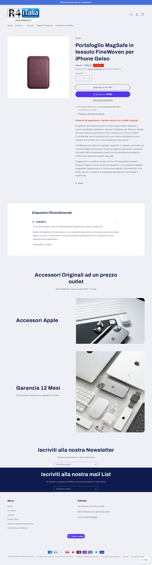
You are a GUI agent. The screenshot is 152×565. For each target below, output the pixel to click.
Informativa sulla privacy (64, 556)
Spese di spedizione (95, 69)
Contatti (10, 515)
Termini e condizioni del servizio (20, 524)
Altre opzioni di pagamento (103, 100)
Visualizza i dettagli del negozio (91, 114)
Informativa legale (137, 556)
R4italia (16, 556)
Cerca (10, 506)
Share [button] (80, 183)
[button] (20, 25)
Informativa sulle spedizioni (111, 556)
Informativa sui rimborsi (17, 528)
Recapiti (126, 556)
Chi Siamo (11, 511)
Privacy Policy (13, 519)
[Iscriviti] (95, 465)
